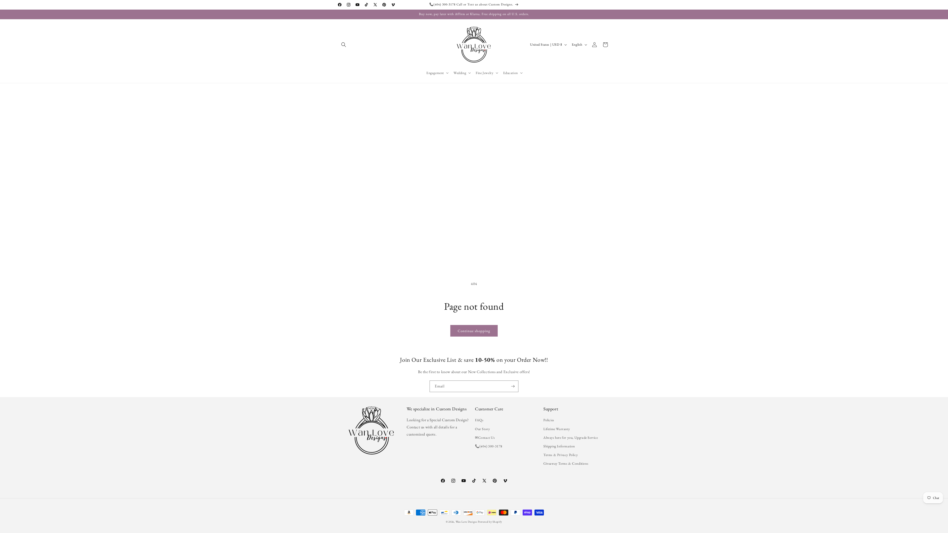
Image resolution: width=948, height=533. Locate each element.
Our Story (482, 429)
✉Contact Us (485, 437)
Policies (548, 420)
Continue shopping (474, 330)
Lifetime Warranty (556, 429)
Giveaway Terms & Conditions (565, 463)
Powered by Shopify (490, 521)
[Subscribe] (512, 386)
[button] (343, 44)
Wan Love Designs (466, 521)
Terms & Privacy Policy (560, 455)
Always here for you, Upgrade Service (570, 437)
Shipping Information (559, 446)
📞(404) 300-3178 (488, 446)
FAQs (479, 420)
